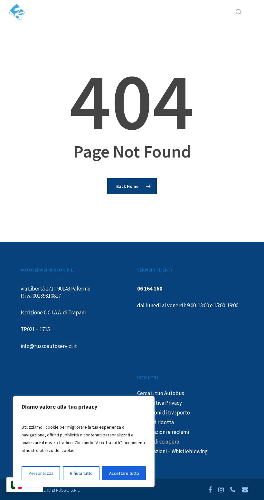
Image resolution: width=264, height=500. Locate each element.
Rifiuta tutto (81, 473)
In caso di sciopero (158, 441)
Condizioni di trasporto (163, 412)
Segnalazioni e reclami (163, 431)
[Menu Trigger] (244, 11)
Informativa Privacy (159, 402)
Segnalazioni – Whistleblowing (172, 451)
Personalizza (41, 473)
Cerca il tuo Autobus (160, 393)
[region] (84, 441)
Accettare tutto (124, 473)
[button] (251, 12)
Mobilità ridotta (155, 422)
